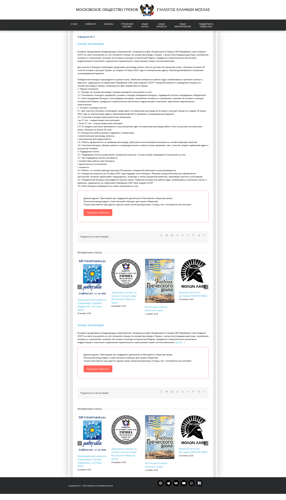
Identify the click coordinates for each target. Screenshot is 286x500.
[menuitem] (76, 25)
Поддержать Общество (98, 212)
